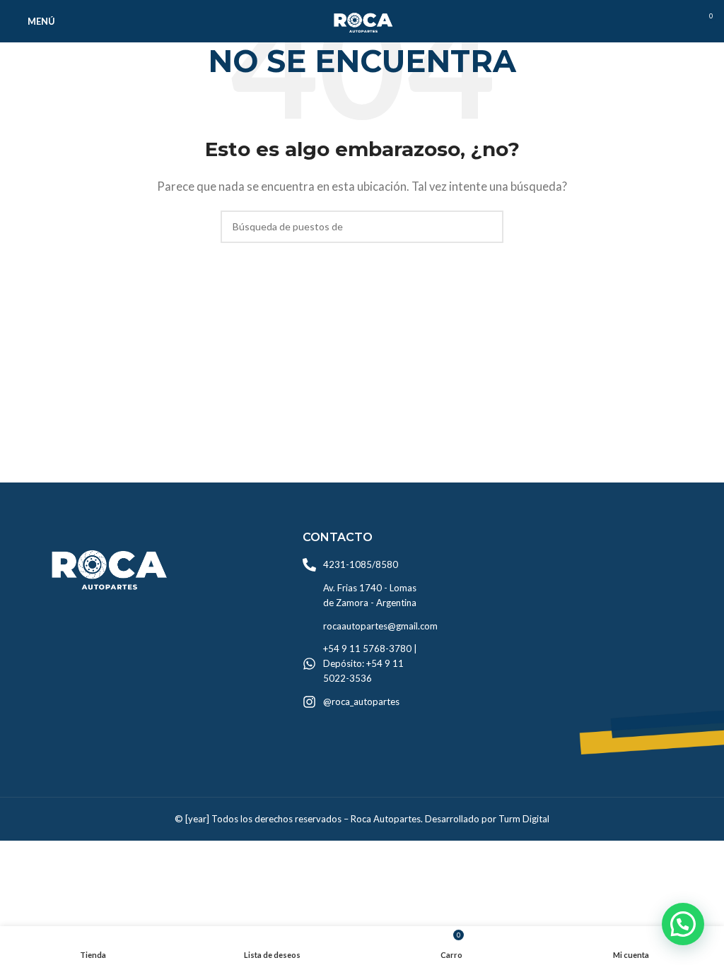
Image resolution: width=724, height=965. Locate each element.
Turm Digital (523, 818)
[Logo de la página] (362, 19)
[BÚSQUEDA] (487, 227)
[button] (683, 924)
